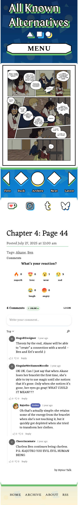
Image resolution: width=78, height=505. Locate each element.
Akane (21, 253)
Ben (30, 253)
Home (15, 494)
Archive (37, 191)
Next (54, 191)
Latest (69, 191)
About (51, 494)
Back (21, 191)
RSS (65, 494)
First (7, 191)
